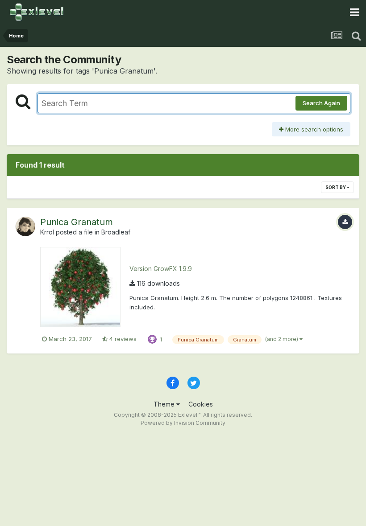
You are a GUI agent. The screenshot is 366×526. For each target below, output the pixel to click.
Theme (165, 404)
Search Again (321, 103)
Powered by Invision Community (183, 422)
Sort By (336, 187)
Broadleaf (115, 232)
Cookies (200, 404)
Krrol (47, 232)
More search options (313, 129)
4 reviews (122, 338)
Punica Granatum (76, 222)
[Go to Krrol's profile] (25, 226)
